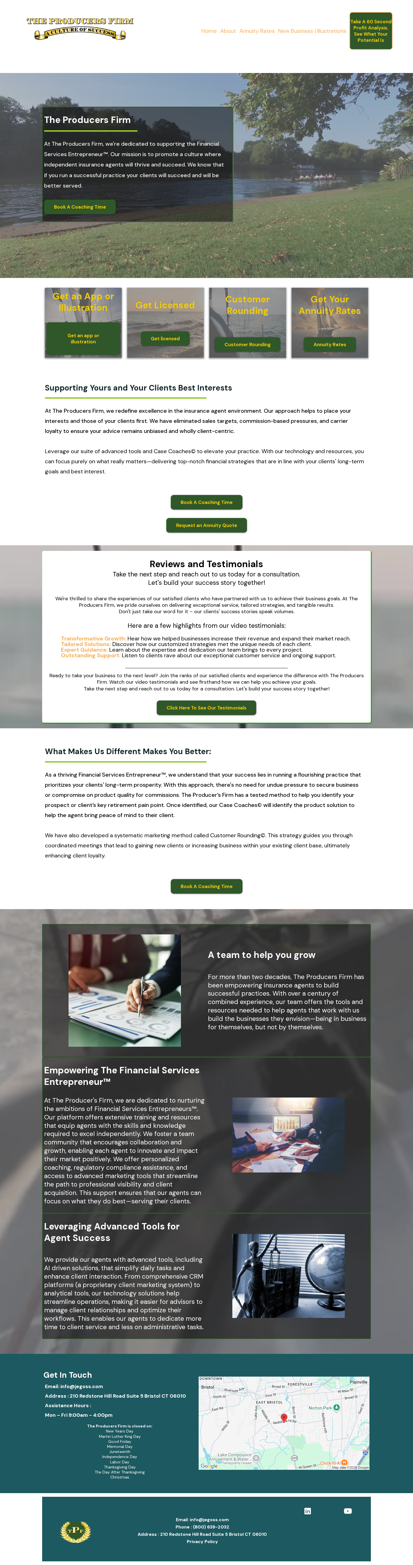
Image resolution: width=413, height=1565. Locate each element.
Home (209, 31)
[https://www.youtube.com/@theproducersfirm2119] (349, 1510)
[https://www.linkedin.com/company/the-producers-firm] (309, 1510)
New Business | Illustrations (312, 31)
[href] (284, 1423)
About (228, 31)
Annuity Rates (257, 31)
